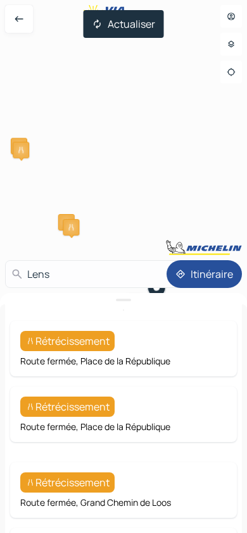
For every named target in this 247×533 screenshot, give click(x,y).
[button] (21, 150)
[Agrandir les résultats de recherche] (123, 300)
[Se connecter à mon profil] (231, 16)
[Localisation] (231, 72)
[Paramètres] (231, 44)
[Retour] (19, 19)
